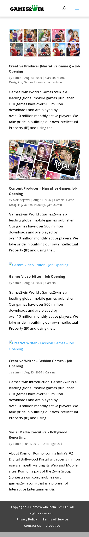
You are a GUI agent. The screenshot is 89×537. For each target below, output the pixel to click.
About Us (53, 525)
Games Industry (34, 82)
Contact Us (32, 525)
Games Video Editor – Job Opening (37, 276)
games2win (54, 82)
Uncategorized (52, 444)
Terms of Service (55, 519)
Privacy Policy (27, 519)
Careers (50, 78)
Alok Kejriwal (21, 200)
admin (17, 78)
